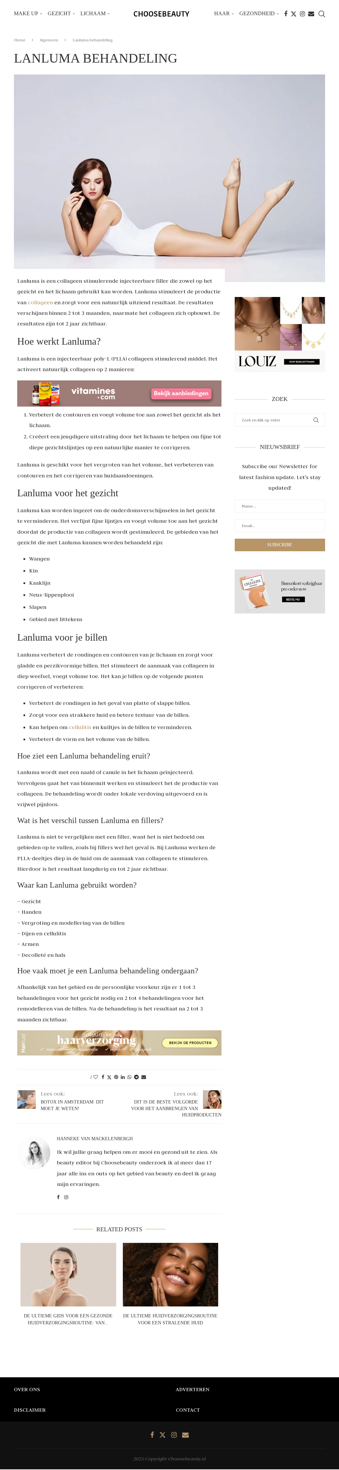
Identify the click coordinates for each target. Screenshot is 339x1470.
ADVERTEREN (193, 1389)
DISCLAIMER (30, 1409)
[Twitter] (294, 14)
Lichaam (93, 13)
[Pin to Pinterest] (116, 1077)
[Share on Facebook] (103, 1077)
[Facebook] (285, 14)
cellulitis (80, 727)
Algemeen (49, 39)
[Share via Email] (143, 1077)
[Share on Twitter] (109, 1077)
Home (19, 39)
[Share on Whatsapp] (129, 1077)
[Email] (311, 14)
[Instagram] (302, 14)
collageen (40, 302)
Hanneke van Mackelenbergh (95, 1138)
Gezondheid (257, 13)
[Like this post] (95, 1077)
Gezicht (59, 13)
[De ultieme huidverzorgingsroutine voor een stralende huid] (170, 1274)
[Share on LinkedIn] (123, 1077)
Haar (222, 13)
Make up (26, 13)
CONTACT (188, 1409)
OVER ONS (27, 1389)
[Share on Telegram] (136, 1077)
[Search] (321, 14)
